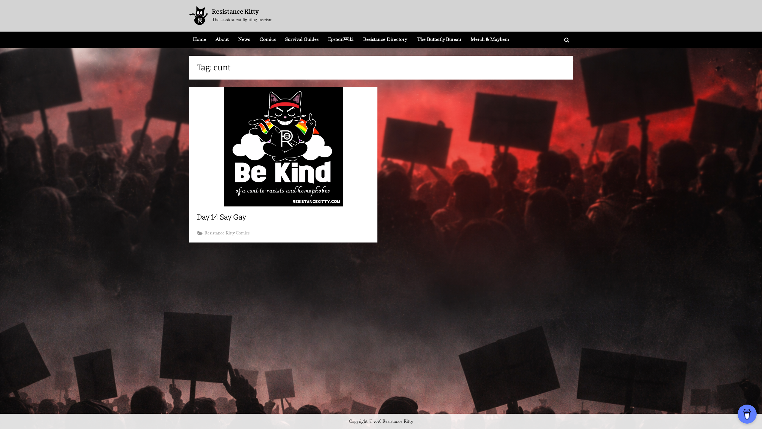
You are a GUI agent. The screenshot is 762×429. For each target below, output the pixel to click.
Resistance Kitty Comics (227, 233)
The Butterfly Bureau (439, 39)
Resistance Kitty (235, 11)
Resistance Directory (385, 39)
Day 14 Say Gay (221, 217)
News (244, 39)
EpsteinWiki (341, 39)
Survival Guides (301, 39)
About (222, 39)
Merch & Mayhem (490, 39)
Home (199, 39)
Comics (268, 39)
